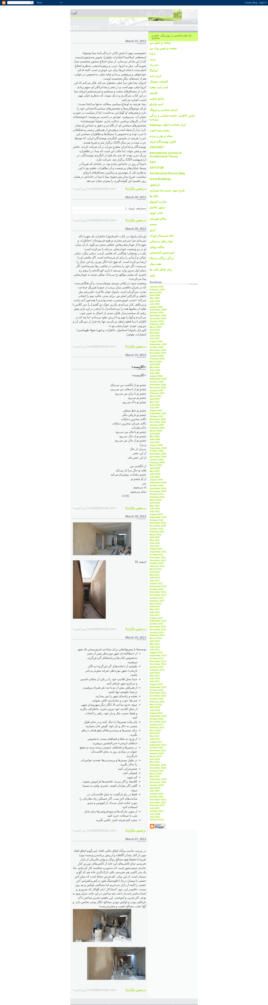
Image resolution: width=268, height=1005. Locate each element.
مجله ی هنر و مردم (161, 136)
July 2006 (154, 373)
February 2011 (156, 531)
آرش (152, 229)
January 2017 (156, 724)
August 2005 (156, 341)
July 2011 (154, 546)
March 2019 (155, 773)
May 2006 (154, 367)
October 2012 (156, 589)
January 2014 (156, 632)
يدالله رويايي (156, 246)
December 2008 (157, 456)
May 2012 (154, 575)
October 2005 (156, 347)
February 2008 (157, 428)
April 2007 (154, 399)
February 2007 (157, 393)
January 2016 (156, 698)
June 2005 (154, 336)
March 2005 (155, 327)
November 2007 (157, 419)
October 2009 (156, 485)
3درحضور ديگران (135, 990)
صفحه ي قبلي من (160, 42)
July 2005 (154, 338)
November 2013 (157, 626)
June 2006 (154, 370)
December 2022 (157, 802)
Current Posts (156, 819)
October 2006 (156, 381)
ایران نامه (155, 76)
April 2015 (154, 673)
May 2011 (154, 540)
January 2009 (156, 459)
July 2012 (154, 580)
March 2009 (155, 465)
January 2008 (156, 425)
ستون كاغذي (157, 207)
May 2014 (154, 644)
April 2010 (154, 503)
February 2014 (157, 635)
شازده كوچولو (157, 201)
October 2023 (156, 811)
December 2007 (157, 422)
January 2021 (156, 794)
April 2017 (154, 733)
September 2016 (158, 716)
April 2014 (154, 641)
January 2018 (156, 753)
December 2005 (157, 353)
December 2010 (157, 526)
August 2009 (156, 479)
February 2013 (157, 601)
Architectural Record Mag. (167, 173)
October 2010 (156, 520)
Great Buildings (160, 179)
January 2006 (156, 356)
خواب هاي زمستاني (161, 241)
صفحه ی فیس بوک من (163, 48)
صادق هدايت (156, 98)
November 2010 (157, 523)
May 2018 (154, 762)
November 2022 (157, 799)
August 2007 (156, 410)
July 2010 (154, 511)
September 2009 (158, 482)
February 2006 (157, 358)
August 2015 (156, 684)
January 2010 (156, 494)
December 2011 (157, 560)
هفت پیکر (155, 263)
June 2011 (154, 543)
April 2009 (154, 468)
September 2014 (158, 655)
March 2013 (155, 603)
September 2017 (158, 745)
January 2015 (156, 667)
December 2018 (157, 768)
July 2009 (154, 477)
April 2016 (154, 707)
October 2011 (156, 554)
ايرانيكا (153, 70)
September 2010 (158, 517)
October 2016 (156, 719)
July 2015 (154, 681)
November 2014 (157, 661)
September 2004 (158, 309)
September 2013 (158, 621)
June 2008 (154, 439)
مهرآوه (152, 59)
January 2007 (156, 390)
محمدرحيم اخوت (159, 130)
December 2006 (157, 387)
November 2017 (157, 750)
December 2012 (157, 595)
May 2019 (154, 776)
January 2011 (156, 528)
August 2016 (156, 713)
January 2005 (156, 321)
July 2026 (154, 817)
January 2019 (156, 771)
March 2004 (155, 292)
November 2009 (157, 488)
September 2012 (158, 586)
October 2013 (156, 624)
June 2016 (154, 710)
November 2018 (157, 765)
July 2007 (154, 407)
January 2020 (156, 785)
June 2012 (154, 577)
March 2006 (155, 361)
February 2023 (157, 805)
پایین (152, 275)
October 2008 (156, 451)
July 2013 (154, 615)
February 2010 (157, 497)
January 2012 (156, 563)
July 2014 (154, 649)
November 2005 (157, 350)
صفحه (153, 224)
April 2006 (154, 364)
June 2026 (154, 814)
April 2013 (154, 606)
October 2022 (156, 796)
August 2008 (156, 445)
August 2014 (156, 652)
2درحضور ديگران (135, 830)
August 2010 (156, 514)
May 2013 (154, 609)
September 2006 (158, 379)
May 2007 (154, 402)
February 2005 (157, 324)
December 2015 (157, 696)
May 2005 (154, 333)
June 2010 (154, 508)
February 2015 (157, 670)
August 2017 (156, 742)
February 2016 (157, 701)
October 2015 (156, 690)
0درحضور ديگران (135, 188)
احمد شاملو (156, 104)
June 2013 (154, 612)
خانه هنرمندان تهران (161, 235)
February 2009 (157, 462)
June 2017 (154, 739)
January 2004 (156, 286)
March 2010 (155, 500)
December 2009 (157, 491)
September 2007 (158, 413)
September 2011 (157, 551)
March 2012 (155, 569)
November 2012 (157, 592)
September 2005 (158, 344)
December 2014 (157, 664)
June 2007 (154, 405)
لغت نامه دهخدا (158, 87)
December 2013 (157, 629)
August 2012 (156, 583)
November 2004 (157, 315)
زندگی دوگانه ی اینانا (161, 258)
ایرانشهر (154, 184)
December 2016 (157, 721)
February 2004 (157, 289)
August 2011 (155, 549)
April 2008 (154, 433)
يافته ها (153, 196)
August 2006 (156, 376)
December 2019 (157, 782)
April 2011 (154, 537)
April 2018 (154, 759)
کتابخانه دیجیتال (158, 81)
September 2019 (158, 779)
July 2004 (154, 304)
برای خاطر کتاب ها (160, 269)
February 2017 (157, 727)
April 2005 (154, 330)
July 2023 (154, 808)
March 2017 (155, 730)
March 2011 (155, 534)
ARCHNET (156, 147)
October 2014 (156, 658)
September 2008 (158, 448)
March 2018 (155, 756)
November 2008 (157, 454)
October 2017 (156, 747)
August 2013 (156, 618)
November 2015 (157, 693)
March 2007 (155, 396)
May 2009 (154, 471)
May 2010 (154, 506)
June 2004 (154, 301)
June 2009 (154, 474)
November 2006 (157, 384)
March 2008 (155, 431)
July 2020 (154, 791)
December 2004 (157, 318)
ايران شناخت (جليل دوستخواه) (167, 124)
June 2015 (154, 678)
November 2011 (157, 557)
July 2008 (154, 442)
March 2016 (155, 704)
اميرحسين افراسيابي (161, 252)
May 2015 (154, 675)
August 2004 (156, 307)
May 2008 (154, 436)
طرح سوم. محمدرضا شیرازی (167, 190)
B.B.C (152, 54)
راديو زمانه (154, 65)
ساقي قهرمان (157, 218)
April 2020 (154, 788)
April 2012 (154, 572)
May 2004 (154, 298)
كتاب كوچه (156, 212)
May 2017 (154, 736)
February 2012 (157, 566)
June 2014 (154, 647)
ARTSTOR (156, 167)
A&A (152, 162)
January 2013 (156, 598)
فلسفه (153, 92)
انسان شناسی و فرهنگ (163, 109)
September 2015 (158, 687)
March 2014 (155, 638)
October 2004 (156, 312)
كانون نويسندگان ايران (162, 141)
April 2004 (154, 295)
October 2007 (156, 416)
